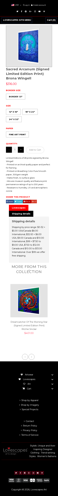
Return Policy (30, 425)
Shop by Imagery (30, 405)
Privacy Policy (30, 430)
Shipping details (21, 213)
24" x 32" (14, 119)
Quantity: (12, 143)
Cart (51, 20)
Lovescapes (18, 207)
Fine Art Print (17, 134)
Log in (27, 5)
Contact (30, 421)
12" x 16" (13, 112)
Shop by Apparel (29, 400)
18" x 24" (30, 112)
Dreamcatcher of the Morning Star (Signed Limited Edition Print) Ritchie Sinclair (29, 325)
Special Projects (30, 409)
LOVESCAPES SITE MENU (17, 20)
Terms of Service (30, 435)
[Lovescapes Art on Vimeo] (43, 11)
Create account (39, 5)
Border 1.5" (15, 96)
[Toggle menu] (52, 374)
